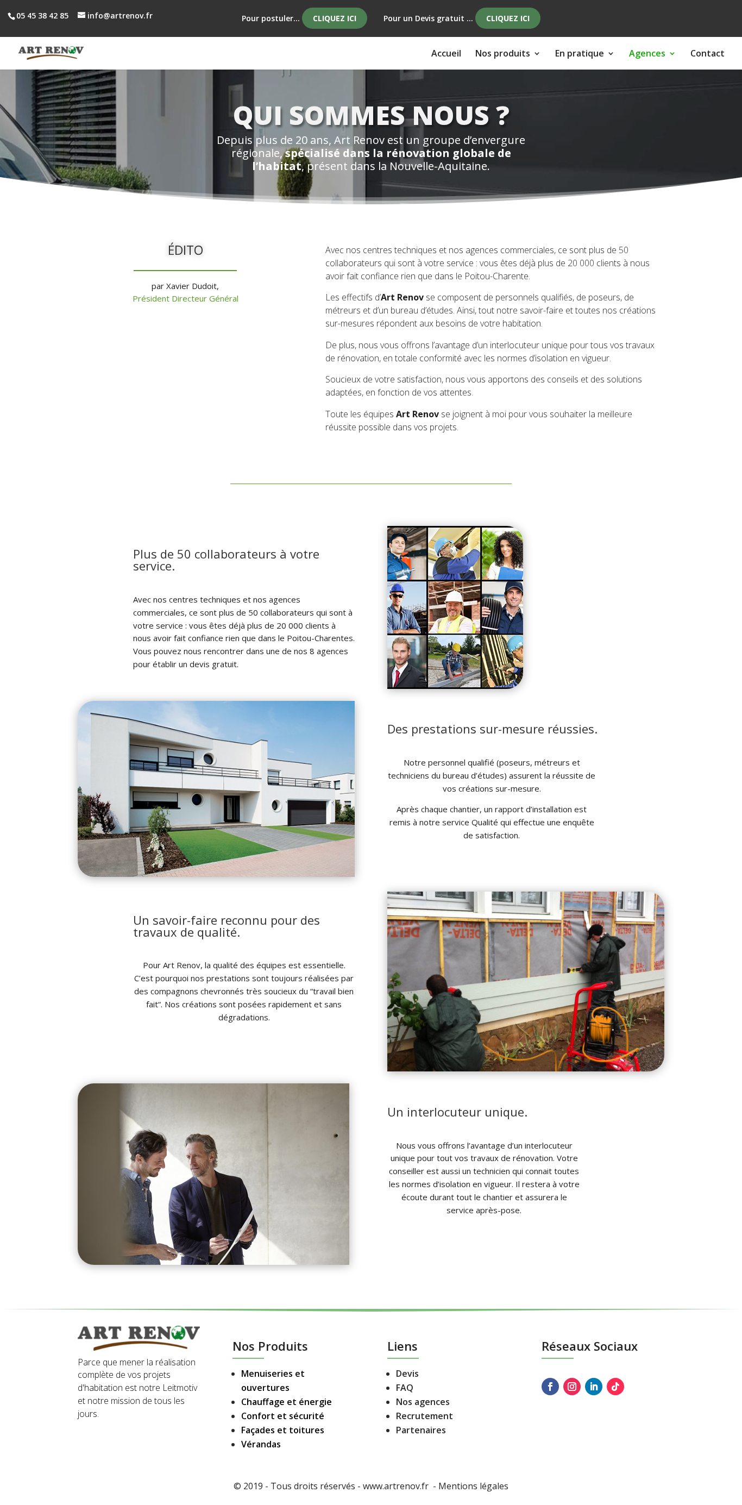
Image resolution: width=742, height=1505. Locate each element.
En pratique (579, 54)
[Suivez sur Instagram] (572, 1386)
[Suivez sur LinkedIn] (593, 1386)
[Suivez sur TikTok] (615, 1386)
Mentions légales (473, 1486)
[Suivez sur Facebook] (550, 1386)
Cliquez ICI (334, 18)
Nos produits (502, 54)
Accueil (446, 54)
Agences (647, 54)
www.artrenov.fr (397, 1486)
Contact (707, 54)
